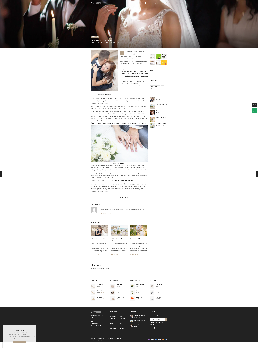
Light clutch (119, 284)
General (114, 228)
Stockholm (122, 328)
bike (159, 84)
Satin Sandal (99, 297)
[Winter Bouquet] (132, 286)
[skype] (127, 197)
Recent (151, 94)
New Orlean (123, 321)
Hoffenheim (123, 331)
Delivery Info (113, 321)
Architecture (95, 36)
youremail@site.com (98, 325)
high (152, 88)
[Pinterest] (118, 197)
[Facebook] (113, 197)
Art (132, 228)
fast (162, 86)
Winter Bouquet (140, 284)
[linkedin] (122, 197)
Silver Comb (158, 290)
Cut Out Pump (100, 284)
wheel (156, 88)
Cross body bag (120, 297)
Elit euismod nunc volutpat (98, 238)
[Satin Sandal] (93, 298)
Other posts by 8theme (105, 213)
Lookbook (116, 3)
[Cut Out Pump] (93, 286)
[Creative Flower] (132, 298)
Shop (111, 3)
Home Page (113, 316)
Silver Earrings (159, 284)
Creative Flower (139, 297)
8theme (108, 42)
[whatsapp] (125, 197)
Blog (122, 3)
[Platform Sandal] (93, 292)
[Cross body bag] (112, 298)
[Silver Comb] (152, 292)
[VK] (115, 197)
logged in (99, 268)
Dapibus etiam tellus (135, 238)
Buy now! (141, 3)
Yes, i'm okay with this (20, 341)
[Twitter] (111, 197)
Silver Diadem (159, 297)
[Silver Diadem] (152, 298)
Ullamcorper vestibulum (117, 238)
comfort (157, 86)
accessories (153, 84)
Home (107, 3)
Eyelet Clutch (119, 290)
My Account (113, 328)
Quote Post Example (161, 123)
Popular (155, 94)
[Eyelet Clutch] (112, 292)
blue (152, 86)
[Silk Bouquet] (132, 292)
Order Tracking (113, 326)
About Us (133, 3)
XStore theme (102, 338)
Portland (122, 326)
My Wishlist (113, 331)
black (164, 84)
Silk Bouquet (139, 290)
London (122, 316)
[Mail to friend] (120, 197)
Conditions (113, 323)
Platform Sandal (100, 290)
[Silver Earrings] (152, 286)
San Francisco (123, 318)
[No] (34, 336)
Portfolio (127, 3)
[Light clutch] (112, 286)
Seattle (121, 323)
